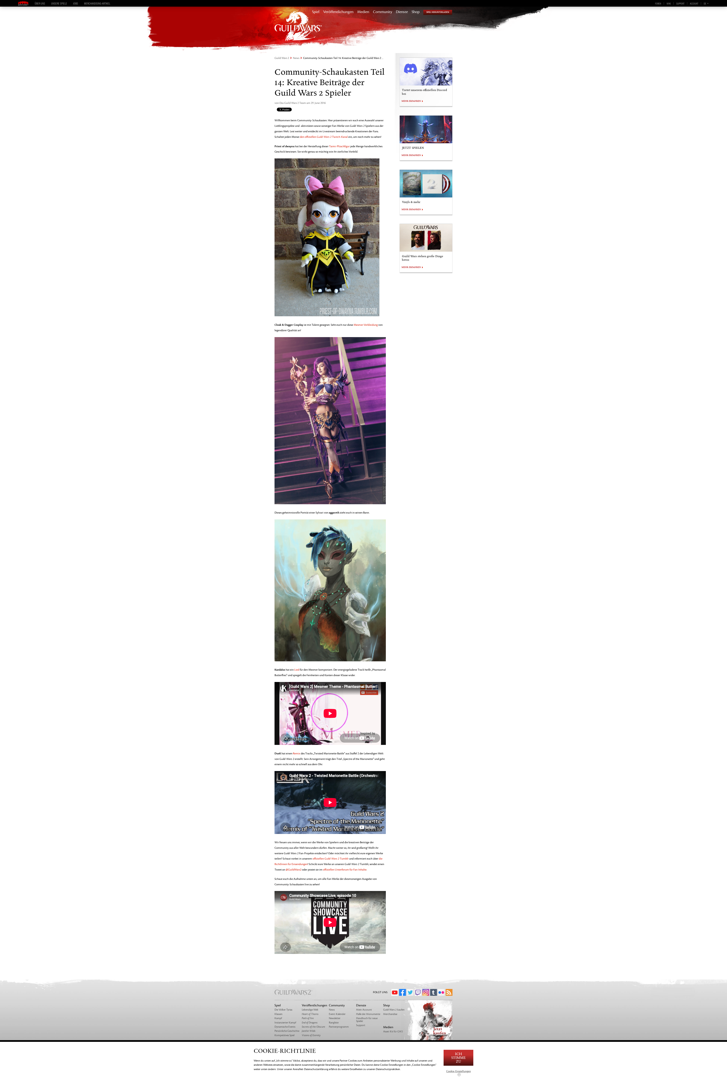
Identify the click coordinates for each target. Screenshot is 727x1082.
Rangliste (334, 1022)
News (296, 58)
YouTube (394, 992)
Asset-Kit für (393, 1031)
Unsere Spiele (59, 3)
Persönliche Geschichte (287, 1031)
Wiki (669, 3)
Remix (296, 753)
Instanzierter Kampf (285, 1022)
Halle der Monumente (368, 1014)
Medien (363, 12)
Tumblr (433, 992)
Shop (416, 12)
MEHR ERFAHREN (411, 101)
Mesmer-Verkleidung (366, 324)
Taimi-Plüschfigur (339, 146)
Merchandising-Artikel (97, 3)
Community (382, 12)
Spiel (315, 12)
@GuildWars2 (293, 869)
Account (694, 3)
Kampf (278, 1018)
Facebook (402, 992)
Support (680, 3)
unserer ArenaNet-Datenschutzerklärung (306, 1069)
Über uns (40, 3)
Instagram (425, 992)
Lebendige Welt (310, 1009)
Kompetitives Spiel (284, 1035)
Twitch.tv (418, 992)
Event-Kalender (337, 1014)
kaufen (394, 1009)
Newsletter (334, 1018)
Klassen (278, 1014)
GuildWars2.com (298, 29)
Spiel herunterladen (437, 12)
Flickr (441, 992)
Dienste (402, 12)
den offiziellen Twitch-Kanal (324, 137)
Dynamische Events (285, 1026)
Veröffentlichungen (338, 12)
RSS (449, 992)
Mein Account (364, 1009)
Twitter (410, 992)
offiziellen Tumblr (331, 858)
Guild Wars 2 (282, 58)
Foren (658, 3)
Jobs (75, 3)
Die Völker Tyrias (283, 1009)
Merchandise (390, 1014)
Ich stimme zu (458, 1058)
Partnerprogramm (339, 1026)
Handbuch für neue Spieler (367, 1019)
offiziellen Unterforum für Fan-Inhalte (345, 869)
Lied (296, 669)
